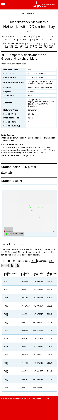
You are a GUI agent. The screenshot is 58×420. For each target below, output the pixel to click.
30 (29, 36)
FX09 (6, 322)
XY (37, 39)
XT (12, 46)
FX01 (6, 346)
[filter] (7, 275)
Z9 (36, 46)
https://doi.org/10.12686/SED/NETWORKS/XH (29, 152)
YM (21, 46)
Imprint (46, 398)
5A (39, 36)
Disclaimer (37, 398)
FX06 (6, 306)
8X (53, 36)
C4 (20, 39)
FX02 (6, 363)
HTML (23, 155)
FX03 (6, 330)
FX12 (6, 289)
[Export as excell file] (11, 265)
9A (6, 39)
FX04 (6, 354)
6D (42, 43)
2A (28, 43)
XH (51, 43)
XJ (32, 39)
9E (10, 39)
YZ (46, 39)
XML (34, 155)
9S (15, 39)
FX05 (6, 371)
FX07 (6, 314)
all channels (6, 172)
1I (25, 36)
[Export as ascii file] (17, 265)
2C (37, 43)
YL (16, 46)
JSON (28, 155)
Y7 (41, 39)
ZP (45, 46)
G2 (24, 39)
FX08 (6, 338)
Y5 (26, 46)
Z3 (31, 46)
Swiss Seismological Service (18, 398)
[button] (3, 5)
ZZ (51, 39)
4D (34, 36)
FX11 (6, 297)
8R (48, 36)
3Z (32, 43)
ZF (40, 46)
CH (20, 36)
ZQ (50, 46)
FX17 (6, 387)
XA (47, 43)
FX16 (6, 379)
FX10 (6, 281)
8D (43, 36)
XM (6, 46)
